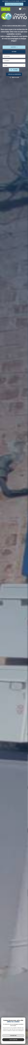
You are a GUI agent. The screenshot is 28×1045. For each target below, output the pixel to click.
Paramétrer (13, 1035)
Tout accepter (13, 1039)
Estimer (14, 51)
